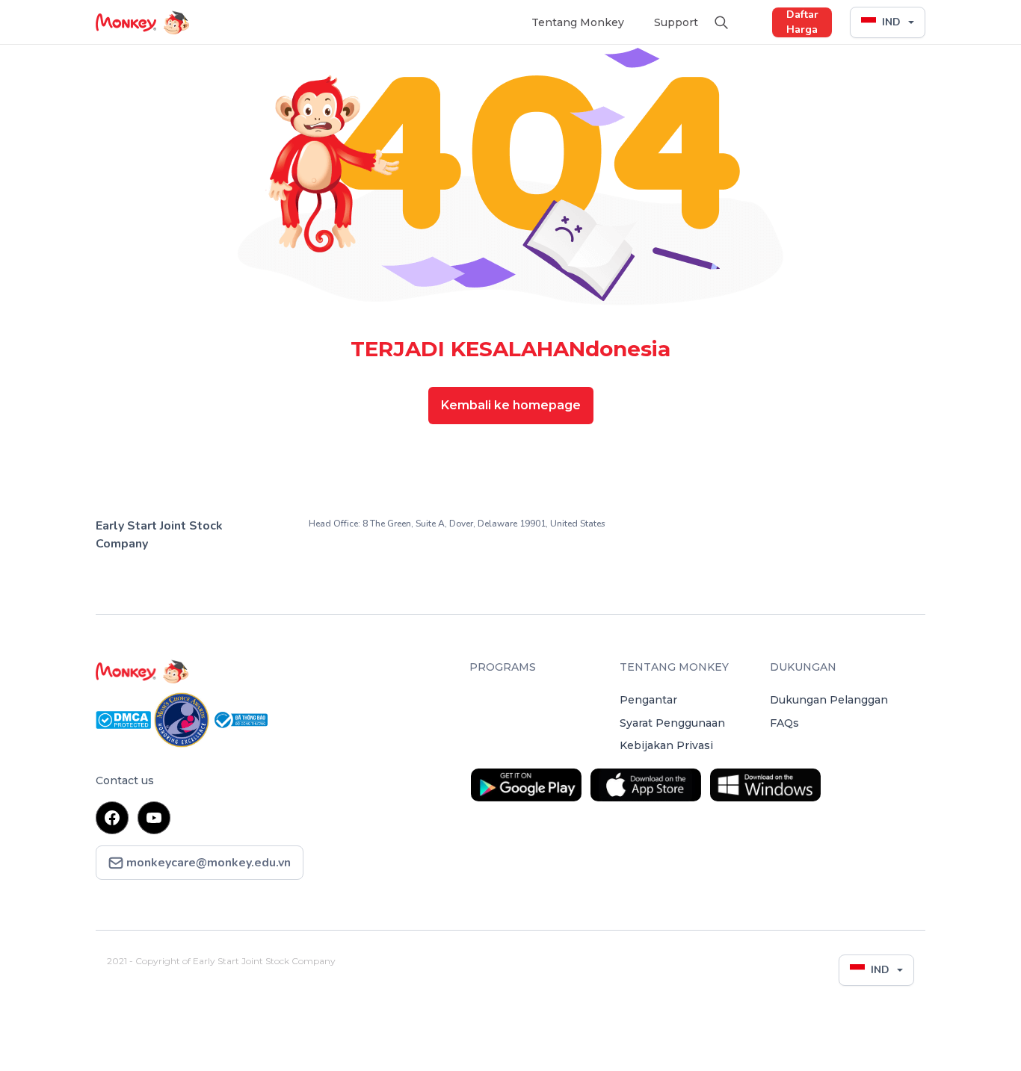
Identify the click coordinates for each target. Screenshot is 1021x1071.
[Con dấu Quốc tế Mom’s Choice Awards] (183, 718)
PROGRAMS (502, 667)
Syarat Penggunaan (672, 723)
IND (891, 22)
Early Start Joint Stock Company (159, 535)
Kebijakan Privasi (666, 745)
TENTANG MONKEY (674, 667)
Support (676, 22)
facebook (112, 817)
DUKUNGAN (803, 667)
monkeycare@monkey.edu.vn (207, 862)
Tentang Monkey (577, 22)
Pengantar (648, 700)
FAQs (784, 723)
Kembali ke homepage (511, 405)
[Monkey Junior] (274, 671)
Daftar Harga (802, 22)
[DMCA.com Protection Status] (125, 718)
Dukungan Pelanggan (829, 700)
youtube (154, 817)
